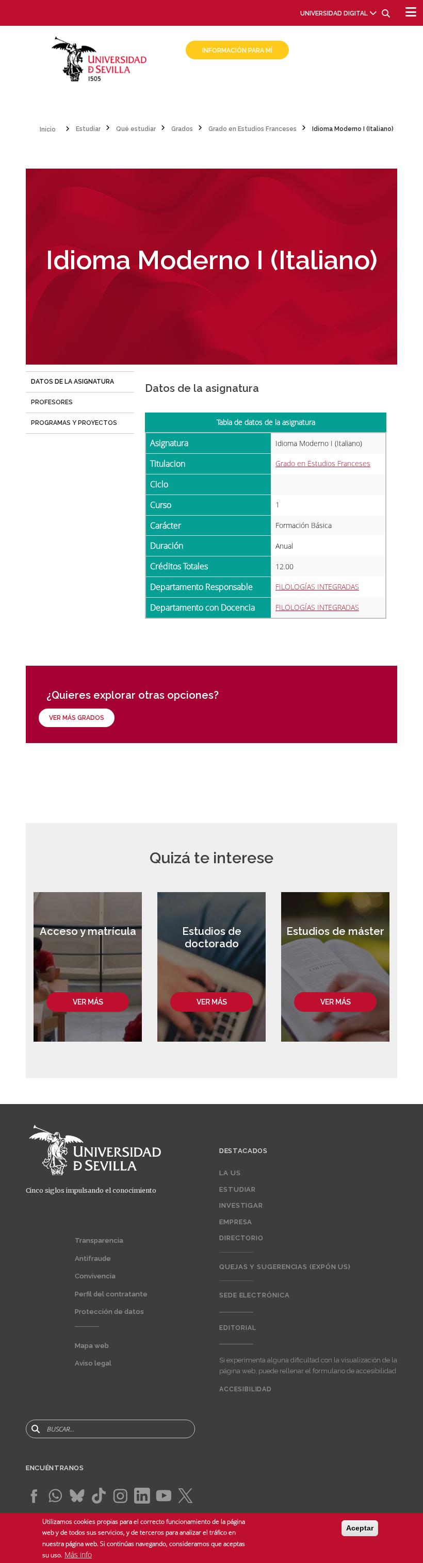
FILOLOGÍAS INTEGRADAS (317, 586)
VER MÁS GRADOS (76, 717)
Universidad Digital (334, 13)
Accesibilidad (245, 1389)
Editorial (237, 1327)
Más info (78, 1554)
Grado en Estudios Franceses (322, 463)
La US (230, 1173)
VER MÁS (88, 1002)
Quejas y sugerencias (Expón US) (285, 1267)
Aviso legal (93, 1363)
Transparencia (99, 1240)
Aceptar (359, 1528)
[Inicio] (99, 58)
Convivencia (95, 1276)
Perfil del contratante (111, 1294)
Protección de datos (109, 1311)
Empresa (235, 1222)
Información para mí (237, 50)
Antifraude (93, 1258)
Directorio (241, 1238)
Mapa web (92, 1346)
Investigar (241, 1205)
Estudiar (237, 1189)
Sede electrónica (254, 1295)
